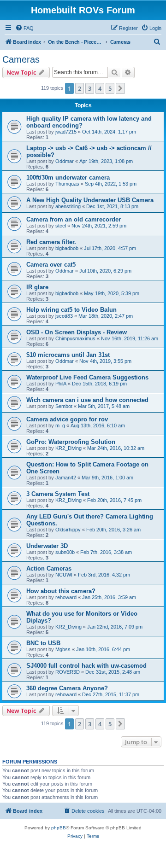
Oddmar (64, 161)
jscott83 (64, 316)
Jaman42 (65, 477)
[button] (120, 88)
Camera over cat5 (51, 264)
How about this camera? (60, 591)
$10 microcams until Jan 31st (68, 354)
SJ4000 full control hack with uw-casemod (86, 665)
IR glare (37, 287)
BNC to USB (43, 643)
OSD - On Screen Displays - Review (76, 332)
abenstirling (68, 206)
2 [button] (79, 88)
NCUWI (63, 574)
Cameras (21, 59)
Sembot (63, 406)
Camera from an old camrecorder (73, 219)
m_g (60, 425)
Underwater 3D (47, 545)
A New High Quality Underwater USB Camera (90, 200)
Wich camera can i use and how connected (87, 399)
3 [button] (89, 88)
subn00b (65, 552)
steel (60, 225)
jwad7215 (66, 131)
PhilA (60, 383)
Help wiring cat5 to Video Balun (71, 309)
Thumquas (67, 183)
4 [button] (99, 88)
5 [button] (110, 88)
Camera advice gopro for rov (67, 419)
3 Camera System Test (57, 493)
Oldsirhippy (68, 529)
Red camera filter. (51, 242)
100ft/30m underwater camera (68, 177)
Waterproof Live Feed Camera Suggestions (87, 377)
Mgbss (63, 649)
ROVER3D (67, 672)
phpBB (58, 827)
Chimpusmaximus (75, 338)
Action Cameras (48, 568)
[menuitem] (24, 28)
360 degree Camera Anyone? (67, 688)
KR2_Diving (68, 448)
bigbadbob (66, 248)
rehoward (66, 597)
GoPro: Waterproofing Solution (70, 441)
